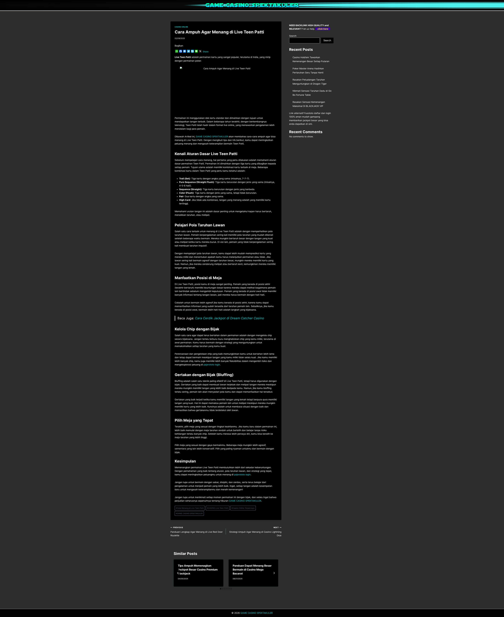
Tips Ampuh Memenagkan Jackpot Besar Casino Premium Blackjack (198, 569)
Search (292, 36)
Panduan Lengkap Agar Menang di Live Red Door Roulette (196, 531)
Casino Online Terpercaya (243, 508)
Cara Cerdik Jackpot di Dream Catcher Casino (229, 318)
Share (205, 51)
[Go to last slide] (178, 573)
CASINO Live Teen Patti (217, 508)
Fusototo (308, 113)
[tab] (220, 588)
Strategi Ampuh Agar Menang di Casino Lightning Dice (255, 531)
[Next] (274, 573)
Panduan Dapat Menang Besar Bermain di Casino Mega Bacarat (252, 569)
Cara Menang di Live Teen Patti (190, 508)
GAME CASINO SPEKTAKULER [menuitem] (212, 136)
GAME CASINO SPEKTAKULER (189, 513)
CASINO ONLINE (181, 27)
